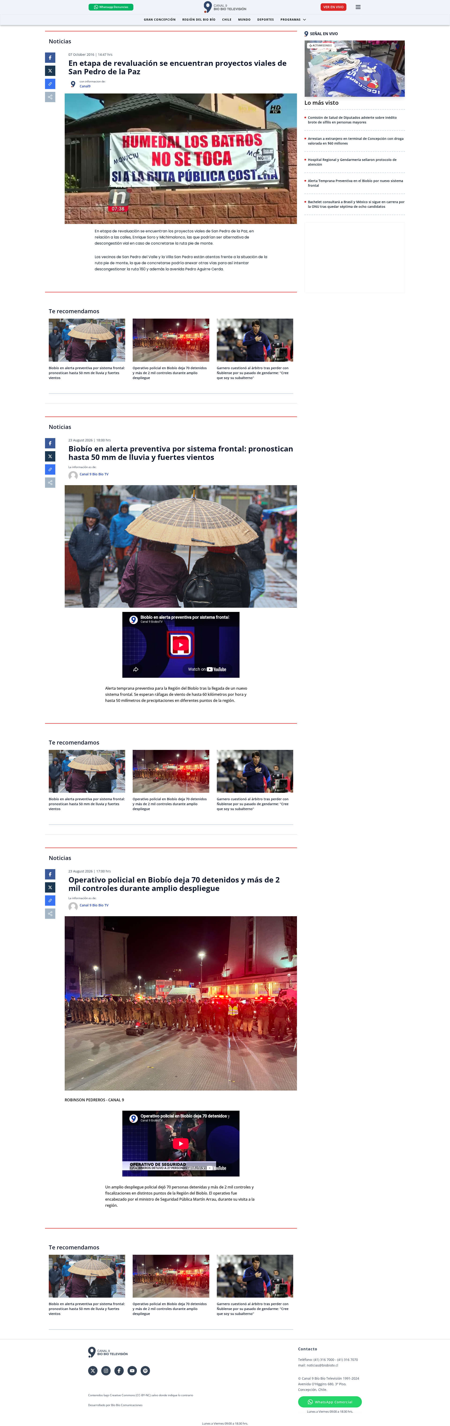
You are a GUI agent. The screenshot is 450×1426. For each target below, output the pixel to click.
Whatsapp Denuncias (113, 7)
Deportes (265, 20)
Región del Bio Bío (199, 20)
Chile (227, 20)
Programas (291, 20)
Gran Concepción (160, 20)
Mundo (244, 20)
